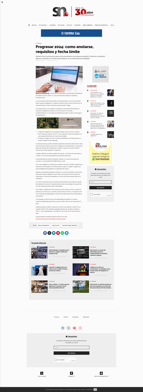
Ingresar (86, 317)
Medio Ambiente (88, 25)
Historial (66, 317)
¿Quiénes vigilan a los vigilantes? (96, 135)
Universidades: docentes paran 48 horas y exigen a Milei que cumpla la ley (59, 251)
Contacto (56, 317)
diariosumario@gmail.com (101, 376)
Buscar (34, 25)
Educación (55, 225)
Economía (77, 25)
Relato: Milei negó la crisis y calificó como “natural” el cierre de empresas (97, 104)
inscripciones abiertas (70, 225)
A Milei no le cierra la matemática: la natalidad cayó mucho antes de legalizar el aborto (100, 269)
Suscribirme (100, 187)
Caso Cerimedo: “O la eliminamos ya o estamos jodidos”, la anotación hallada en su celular (97, 95)
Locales (93, 121)
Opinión (92, 132)
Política (69, 25)
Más (112, 25)
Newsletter (101, 169)
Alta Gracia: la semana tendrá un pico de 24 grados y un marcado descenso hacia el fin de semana (100, 286)
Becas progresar (43, 225)
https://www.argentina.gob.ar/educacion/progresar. (51, 219)
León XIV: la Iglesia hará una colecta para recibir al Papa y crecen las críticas (58, 268)
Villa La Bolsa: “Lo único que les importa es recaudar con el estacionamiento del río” (59, 286)
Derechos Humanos (101, 25)
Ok (95, 389)
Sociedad (53, 25)
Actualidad (42, 25)
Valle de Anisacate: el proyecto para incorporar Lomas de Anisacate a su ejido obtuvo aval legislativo (98, 126)
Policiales (61, 25)
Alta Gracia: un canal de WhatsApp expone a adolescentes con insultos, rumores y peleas (98, 252)
